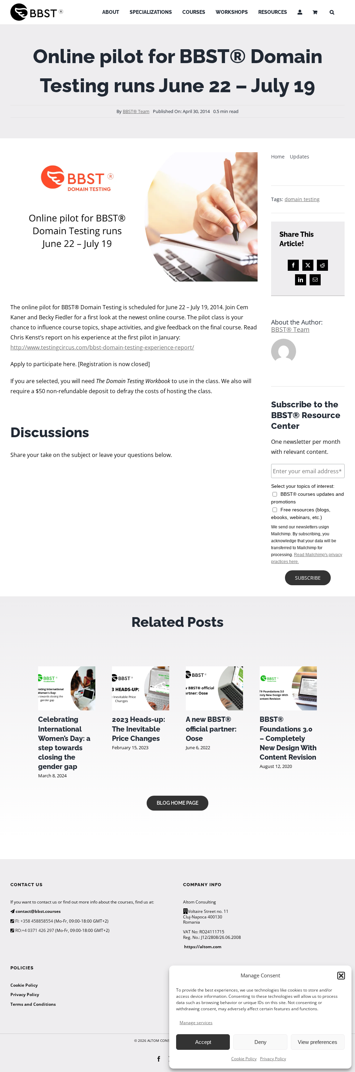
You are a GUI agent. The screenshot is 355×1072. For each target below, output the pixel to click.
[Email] (315, 280)
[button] (341, 975)
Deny (260, 1042)
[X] (308, 265)
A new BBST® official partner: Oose (211, 728)
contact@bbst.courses (38, 911)
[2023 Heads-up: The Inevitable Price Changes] (140, 670)
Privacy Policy (273, 1059)
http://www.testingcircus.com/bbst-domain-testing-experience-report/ (102, 347)
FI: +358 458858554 (33, 921)
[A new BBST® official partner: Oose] (214, 670)
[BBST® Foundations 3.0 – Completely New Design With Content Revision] (288, 670)
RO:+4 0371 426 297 (34, 930)
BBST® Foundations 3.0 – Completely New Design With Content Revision (288, 738)
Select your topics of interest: (303, 486)
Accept (203, 1042)
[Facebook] (293, 265)
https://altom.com (203, 947)
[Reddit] (322, 265)
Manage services (196, 1023)
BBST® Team (136, 111)
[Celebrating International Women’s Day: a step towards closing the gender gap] (66, 670)
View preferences (317, 1042)
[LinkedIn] (300, 280)
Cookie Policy (244, 1059)
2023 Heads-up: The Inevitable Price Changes (138, 728)
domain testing (302, 199)
